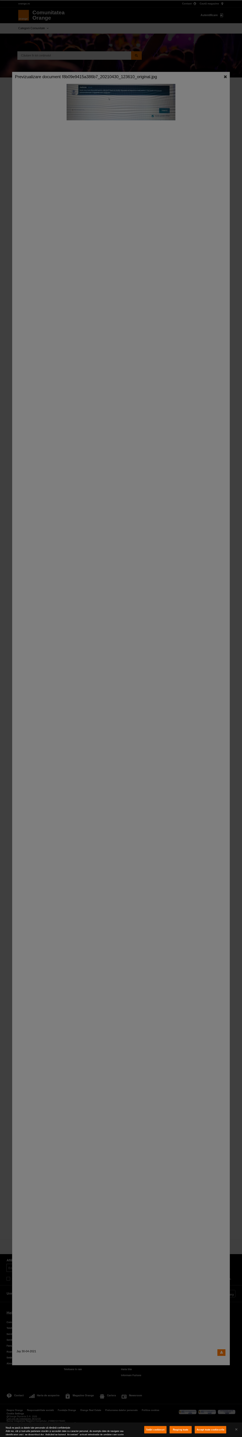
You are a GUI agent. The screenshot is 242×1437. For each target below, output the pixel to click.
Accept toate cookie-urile (210, 1429)
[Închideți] (236, 1429)
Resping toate (180, 1429)
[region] (121, 1429)
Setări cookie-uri (155, 1429)
